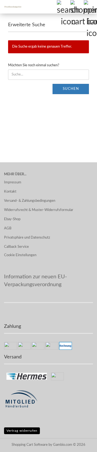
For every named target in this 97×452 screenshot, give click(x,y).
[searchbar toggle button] (63, 7)
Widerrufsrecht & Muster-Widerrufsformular (38, 210)
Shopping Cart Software (30, 445)
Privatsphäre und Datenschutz (27, 237)
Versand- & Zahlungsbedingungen (29, 201)
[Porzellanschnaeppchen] (11, 7)
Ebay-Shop (12, 219)
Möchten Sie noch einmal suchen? (33, 65)
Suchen (71, 89)
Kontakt (10, 191)
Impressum (12, 182)
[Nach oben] (82, 444)
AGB (7, 228)
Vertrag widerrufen (21, 430)
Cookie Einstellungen (20, 255)
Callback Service (16, 247)
